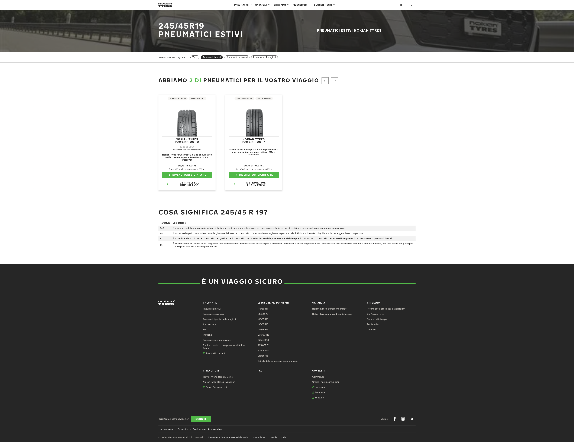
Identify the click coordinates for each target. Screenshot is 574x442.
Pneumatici (241, 4)
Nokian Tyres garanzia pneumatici (329, 308)
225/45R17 (263, 345)
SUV (205, 329)
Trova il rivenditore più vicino (218, 377)
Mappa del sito (259, 437)
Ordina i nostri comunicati (325, 382)
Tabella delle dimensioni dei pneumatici (278, 361)
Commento (318, 377)
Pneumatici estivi (211, 308)
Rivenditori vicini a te (189, 174)
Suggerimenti (323, 4)
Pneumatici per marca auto (217, 340)
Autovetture (209, 324)
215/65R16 (263, 355)
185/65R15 (263, 319)
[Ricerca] (411, 5)
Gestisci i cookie (278, 437)
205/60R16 (263, 334)
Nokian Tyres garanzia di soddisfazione (332, 314)
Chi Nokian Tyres (375, 314)
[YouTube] (411, 419)
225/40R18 (263, 340)
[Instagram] (403, 419)
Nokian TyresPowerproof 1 (253, 140)
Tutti (194, 57)
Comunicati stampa (377, 319)
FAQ (260, 370)
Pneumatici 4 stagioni (264, 57)
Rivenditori (300, 4)
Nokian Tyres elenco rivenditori (219, 382)
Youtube (319, 397)
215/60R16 (263, 314)
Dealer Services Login (217, 387)
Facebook (320, 392)
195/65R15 (263, 324)
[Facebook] (394, 419)
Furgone (207, 334)
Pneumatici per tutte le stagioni (219, 319)
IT (401, 4)
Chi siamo (280, 4)
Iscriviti (201, 418)
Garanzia (261, 4)
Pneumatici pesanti (215, 353)
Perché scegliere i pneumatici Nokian (386, 308)
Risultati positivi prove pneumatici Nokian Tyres (224, 346)
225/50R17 (263, 350)
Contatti (371, 329)
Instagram (320, 387)
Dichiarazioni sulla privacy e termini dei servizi (227, 437)
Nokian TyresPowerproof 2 (187, 140)
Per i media (372, 324)
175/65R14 (263, 308)
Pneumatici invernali (237, 57)
